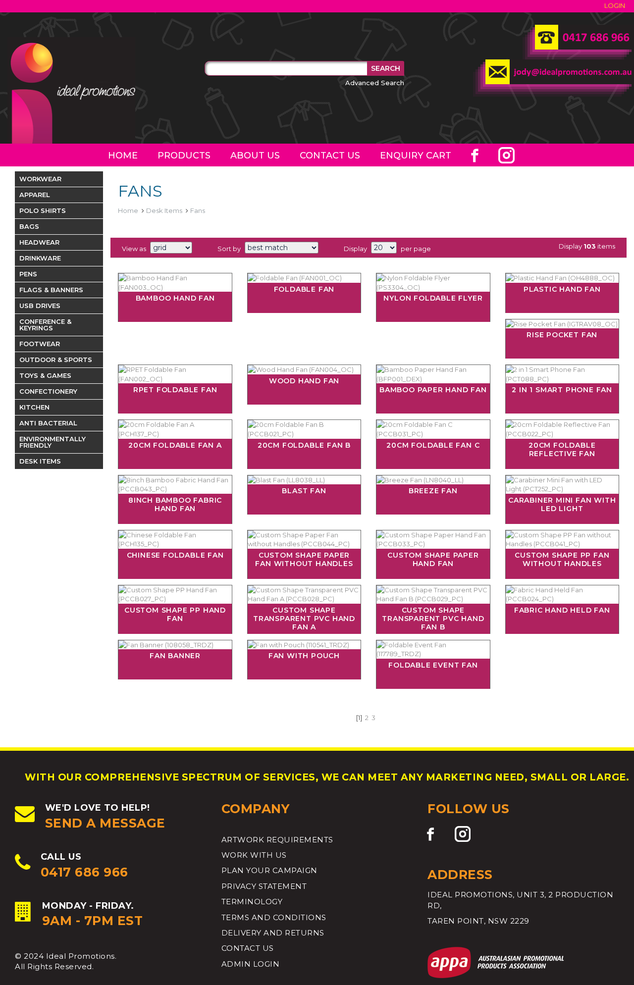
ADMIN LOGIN (250, 964)
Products (184, 155)
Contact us (330, 155)
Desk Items (164, 210)
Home (123, 155)
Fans (197, 210)
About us (255, 155)
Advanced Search (374, 83)
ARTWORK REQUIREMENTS (277, 839)
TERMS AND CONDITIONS (273, 917)
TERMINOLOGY (252, 901)
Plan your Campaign (269, 870)
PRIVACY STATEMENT (264, 886)
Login (614, 5)
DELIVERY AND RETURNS (272, 932)
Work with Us (254, 855)
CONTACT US (247, 948)
